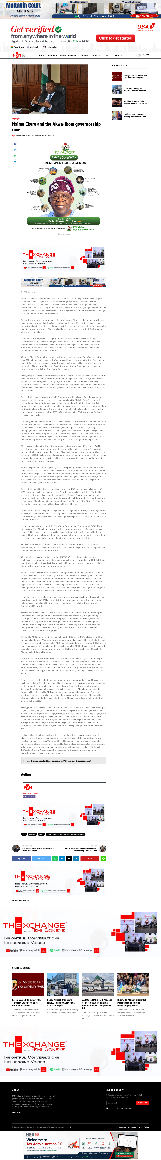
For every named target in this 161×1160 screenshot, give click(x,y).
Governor (32, 834)
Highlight (16, 119)
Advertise (132, 1127)
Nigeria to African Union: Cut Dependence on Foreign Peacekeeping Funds (131, 1003)
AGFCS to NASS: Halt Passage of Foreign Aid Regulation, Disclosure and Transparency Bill (97, 1004)
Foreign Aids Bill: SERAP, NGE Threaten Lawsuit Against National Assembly (135, 77)
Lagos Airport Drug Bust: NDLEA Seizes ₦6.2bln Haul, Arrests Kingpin (135, 90)
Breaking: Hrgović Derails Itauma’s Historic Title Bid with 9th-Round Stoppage (136, 103)
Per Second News (23, 135)
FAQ (140, 1127)
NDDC (41, 834)
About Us (122, 1127)
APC (24, 834)
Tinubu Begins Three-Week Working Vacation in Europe (135, 115)
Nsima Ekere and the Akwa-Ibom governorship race (65, 834)
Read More (16, 1112)
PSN (70, 1127)
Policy (146, 1127)
